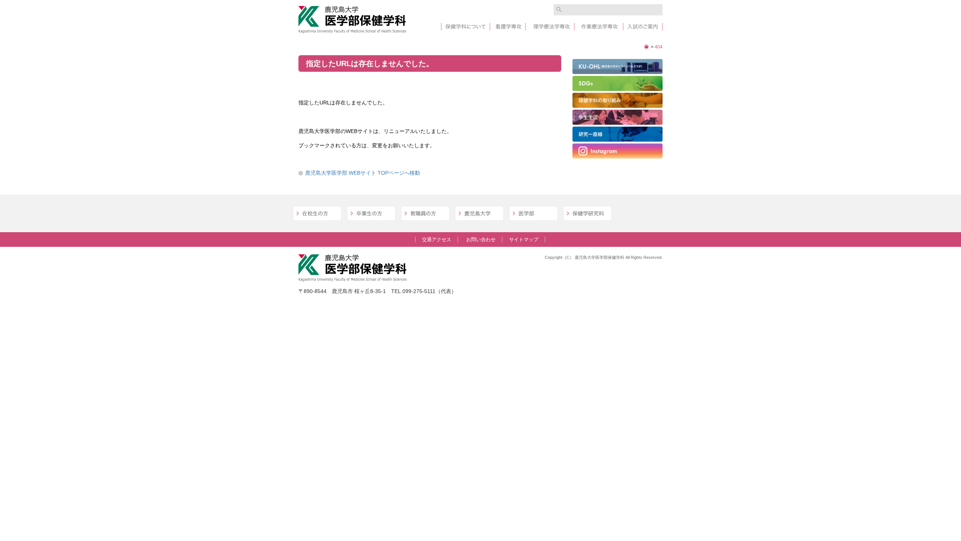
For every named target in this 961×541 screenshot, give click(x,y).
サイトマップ (523, 239)
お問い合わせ (481, 239)
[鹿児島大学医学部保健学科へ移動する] (646, 47)
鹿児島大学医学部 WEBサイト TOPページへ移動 (362, 173)
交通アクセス (436, 239)
